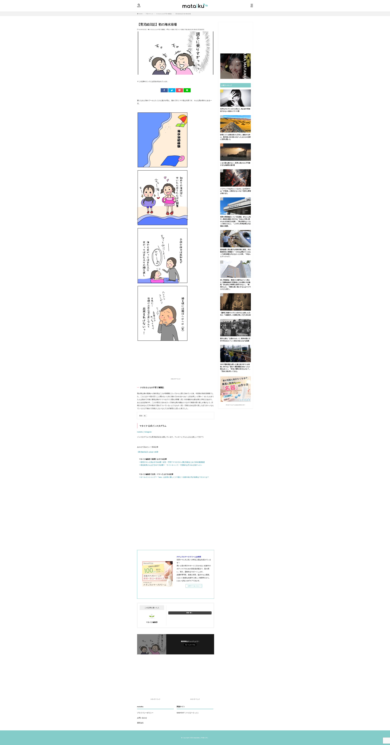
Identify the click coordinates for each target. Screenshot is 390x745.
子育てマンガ (149, 14)
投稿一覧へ (189, 612)
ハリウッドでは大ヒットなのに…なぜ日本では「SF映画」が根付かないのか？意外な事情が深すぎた (235, 191)
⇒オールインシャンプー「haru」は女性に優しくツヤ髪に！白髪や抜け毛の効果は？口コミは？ (174, 477)
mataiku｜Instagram (144, 432)
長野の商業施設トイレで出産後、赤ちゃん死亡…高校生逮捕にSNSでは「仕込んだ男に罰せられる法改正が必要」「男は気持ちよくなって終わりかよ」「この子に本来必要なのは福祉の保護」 (235, 221)
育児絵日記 (201, 29)
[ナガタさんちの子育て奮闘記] (162, 340)
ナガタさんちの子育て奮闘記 (164, 14)
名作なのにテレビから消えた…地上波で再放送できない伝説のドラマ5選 (235, 110)
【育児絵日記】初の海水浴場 (183, 14)
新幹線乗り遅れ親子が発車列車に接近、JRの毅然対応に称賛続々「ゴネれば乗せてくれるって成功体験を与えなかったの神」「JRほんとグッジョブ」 (235, 253)
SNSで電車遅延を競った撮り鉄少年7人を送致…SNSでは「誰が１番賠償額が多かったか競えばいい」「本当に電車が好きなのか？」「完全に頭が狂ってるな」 (235, 367)
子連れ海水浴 (188, 29)
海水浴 (196, 29)
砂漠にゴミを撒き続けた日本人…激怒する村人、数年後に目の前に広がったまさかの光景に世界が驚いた (235, 137)
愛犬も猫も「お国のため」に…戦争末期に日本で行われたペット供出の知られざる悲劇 (235, 340)
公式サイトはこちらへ (194, 586)
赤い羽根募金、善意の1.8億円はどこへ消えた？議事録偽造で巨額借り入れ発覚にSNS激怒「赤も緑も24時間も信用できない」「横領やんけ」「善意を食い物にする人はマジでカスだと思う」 (235, 284)
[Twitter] (171, 90)
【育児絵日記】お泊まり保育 (147, 452)
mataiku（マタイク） (201, 738)
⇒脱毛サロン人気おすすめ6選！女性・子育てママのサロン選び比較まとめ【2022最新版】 (172, 462)
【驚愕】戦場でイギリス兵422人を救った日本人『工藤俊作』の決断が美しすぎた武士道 (235, 314)
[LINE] (187, 90)
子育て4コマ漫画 (179, 29)
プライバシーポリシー (145, 713)
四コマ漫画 (171, 29)
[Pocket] (179, 90)
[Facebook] (164, 90)
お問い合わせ (142, 718)
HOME (141, 14)
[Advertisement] (175, 362)
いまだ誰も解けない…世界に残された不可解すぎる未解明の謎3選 (235, 164)
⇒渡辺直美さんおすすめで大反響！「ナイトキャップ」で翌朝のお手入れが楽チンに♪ (170, 465)
